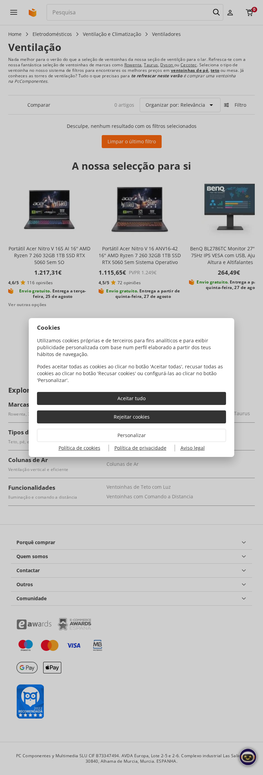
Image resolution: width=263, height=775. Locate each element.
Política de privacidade (140, 448)
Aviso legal (192, 448)
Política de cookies (79, 448)
